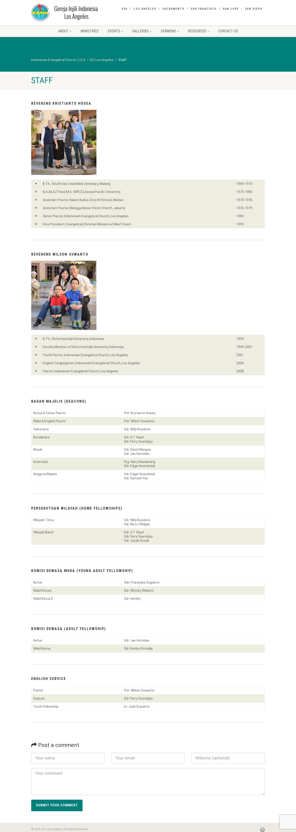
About (63, 31)
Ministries (89, 31)
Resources (197, 31)
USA (124, 8)
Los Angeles (145, 8)
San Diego (253, 8)
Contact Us (228, 31)
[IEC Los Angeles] (68, 12)
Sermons (168, 31)
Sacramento (173, 8)
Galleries (140, 31)
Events (114, 31)
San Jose (231, 8)
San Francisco (204, 8)
